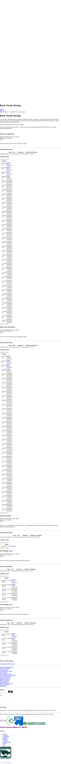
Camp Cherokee (4, 669)
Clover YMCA (3, 672)
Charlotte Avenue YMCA (6, 671)
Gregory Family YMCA (5, 676)
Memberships (6, 736)
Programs (5, 738)
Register (8, 162)
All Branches (4, 112)
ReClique (8, 762)
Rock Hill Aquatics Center (6, 683)
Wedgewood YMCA (5, 684)
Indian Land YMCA (5, 678)
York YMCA (3, 686)
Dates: (1, 138)
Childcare (5, 740)
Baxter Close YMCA (5, 668)
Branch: (2, 136)
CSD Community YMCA (6, 674)
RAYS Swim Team (4, 680)
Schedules (5, 739)
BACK (1, 109)
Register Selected (4, 159)
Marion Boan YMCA (5, 679)
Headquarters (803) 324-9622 (7, 663)
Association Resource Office (6, 667)
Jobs (4, 744)
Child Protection (7, 742)
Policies (5, 743)
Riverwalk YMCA (4, 682)
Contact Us (5, 735)
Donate (4, 734)
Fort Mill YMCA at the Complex (17, 112)
